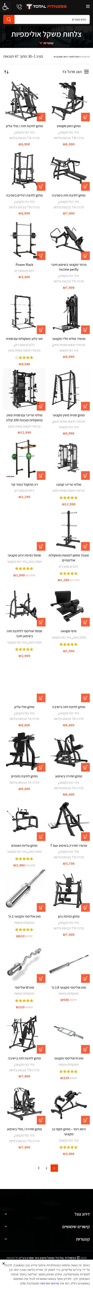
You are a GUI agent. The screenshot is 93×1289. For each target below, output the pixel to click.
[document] (46, 644)
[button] (3, 1263)
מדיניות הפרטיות (49, 1283)
